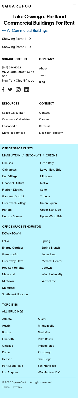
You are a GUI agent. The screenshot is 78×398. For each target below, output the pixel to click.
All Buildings (13, 311)
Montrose (8, 288)
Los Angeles (10, 372)
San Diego (44, 359)
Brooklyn (33, 155)
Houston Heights (13, 268)
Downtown (11, 233)
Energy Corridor (12, 247)
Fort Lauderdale (12, 366)
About (43, 68)
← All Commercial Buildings (24, 30)
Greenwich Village (14, 203)
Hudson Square (12, 216)
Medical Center (52, 261)
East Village (9, 176)
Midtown (46, 176)
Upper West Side (51, 216)
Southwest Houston (15, 294)
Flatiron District (12, 189)
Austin (6, 325)
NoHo (44, 183)
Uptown (47, 268)
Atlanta (7, 319)
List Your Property (51, 133)
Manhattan (11, 155)
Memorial (8, 274)
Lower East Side (50, 169)
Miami (42, 319)
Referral (44, 126)
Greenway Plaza (12, 261)
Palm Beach (45, 339)
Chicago (7, 346)
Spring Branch (51, 247)
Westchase (49, 281)
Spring (46, 241)
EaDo (5, 241)
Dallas (6, 352)
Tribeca (45, 196)
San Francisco (47, 366)
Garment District (13, 196)
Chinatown (9, 169)
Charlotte (8, 339)
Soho (43, 189)
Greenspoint (10, 254)
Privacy (17, 387)
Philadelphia (46, 346)
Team (42, 75)
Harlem (7, 210)
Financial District (13, 183)
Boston (6, 332)
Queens (51, 155)
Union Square (49, 203)
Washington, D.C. (49, 372)
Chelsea (7, 163)
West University (52, 274)
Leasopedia (9, 126)
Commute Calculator (16, 119)
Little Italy (47, 163)
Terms (6, 387)
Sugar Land (49, 254)
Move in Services (13, 133)
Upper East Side (50, 210)
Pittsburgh (44, 352)
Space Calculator (13, 113)
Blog (42, 82)
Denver (7, 359)
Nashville (44, 332)
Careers (44, 119)
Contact (44, 113)
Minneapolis (46, 325)
